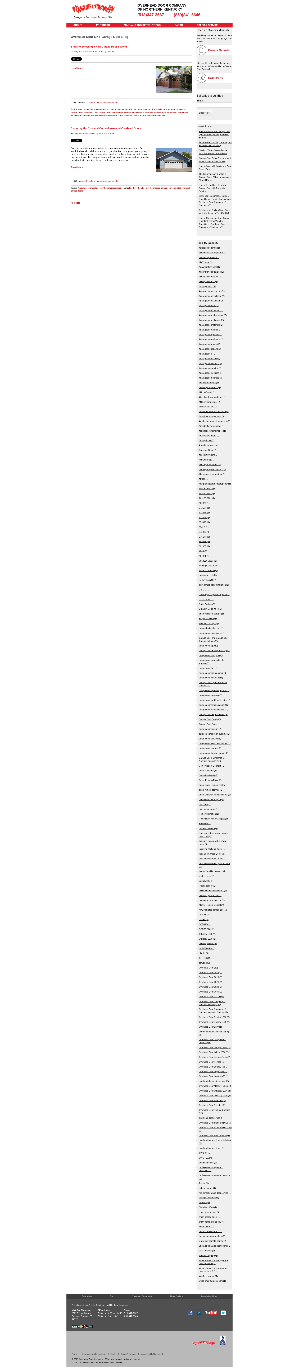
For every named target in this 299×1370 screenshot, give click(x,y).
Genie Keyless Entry (210, 780)
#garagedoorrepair (209, 344)
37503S (204, 532)
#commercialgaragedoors (212, 252)
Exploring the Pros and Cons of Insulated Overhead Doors (106, 128)
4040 (203, 551)
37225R (204, 512)
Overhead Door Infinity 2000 (214, 1052)
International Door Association (214, 871)
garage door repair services (213, 710)
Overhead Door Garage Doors (97, 112)
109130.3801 (207, 493)
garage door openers (210, 695)
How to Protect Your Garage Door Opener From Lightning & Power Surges (214, 134)
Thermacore (206, 1226)
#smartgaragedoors (210, 464)
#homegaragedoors (210, 387)
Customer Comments (142, 1296)
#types (203, 479)
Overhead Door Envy (210, 1027)
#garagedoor (138, 112)
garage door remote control (213, 705)
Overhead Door (208, 968)
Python (204, 1183)
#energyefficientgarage (177, 112)
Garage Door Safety (210, 719)
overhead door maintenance (214, 1081)
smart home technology (106, 109)
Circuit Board (206, 599)
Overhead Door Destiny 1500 (214, 1022)
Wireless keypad (208, 1276)
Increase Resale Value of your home (159, 109)
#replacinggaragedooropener (214, 421)
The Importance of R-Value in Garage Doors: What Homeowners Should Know (215, 177)
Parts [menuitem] (179, 25)
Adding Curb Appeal (210, 566)
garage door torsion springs (213, 753)
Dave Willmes (84, 52)
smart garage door (86, 109)
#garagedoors (207, 354)
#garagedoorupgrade (210, 378)
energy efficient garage (211, 614)
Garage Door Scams (210, 724)
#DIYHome (205, 262)
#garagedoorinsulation (211, 301)
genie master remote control (213, 785)
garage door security (121, 112)
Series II (204, 1202)
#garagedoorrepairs (210, 349)
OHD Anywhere (208, 943)
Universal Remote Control (212, 1241)
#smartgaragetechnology (212, 469)
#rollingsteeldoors (209, 436)
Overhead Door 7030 (210, 992)
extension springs (209, 623)
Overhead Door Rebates (212, 1105)
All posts (75, 202)
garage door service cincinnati (214, 743)
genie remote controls (211, 790)
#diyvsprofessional (209, 267)
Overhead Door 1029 (210, 977)
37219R (204, 508)
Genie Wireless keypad (211, 799)
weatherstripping (208, 1255)
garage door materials (211, 678)
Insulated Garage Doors (212, 854)
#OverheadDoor (208, 407)
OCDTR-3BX (206, 929)
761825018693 (208, 561)
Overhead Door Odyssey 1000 (215, 1091)
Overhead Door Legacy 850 (213, 1076)
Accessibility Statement (152, 1354)
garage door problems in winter (215, 700)
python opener (207, 1188)
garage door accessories (212, 633)
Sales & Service (128, 1354)
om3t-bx (204, 963)
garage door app (208, 646)
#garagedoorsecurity (210, 363)
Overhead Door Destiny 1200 (214, 1017)
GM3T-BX (205, 804)
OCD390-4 (205, 924)
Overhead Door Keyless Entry (214, 1057)
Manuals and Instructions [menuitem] (142, 25)
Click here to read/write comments (102, 102)
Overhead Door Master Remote (215, 1086)
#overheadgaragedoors (155, 112)
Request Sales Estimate (112, 1362)
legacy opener (207, 886)
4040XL (204, 556)
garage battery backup (211, 628)
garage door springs (210, 748)
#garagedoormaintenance (213, 315)
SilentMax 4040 (208, 1207)
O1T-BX (204, 915)
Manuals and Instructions (94, 1354)
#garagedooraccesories (212, 291)
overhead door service (211, 1118)
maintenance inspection (212, 900)
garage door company (211, 655)
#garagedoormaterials (155, 115)
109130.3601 (207, 488)
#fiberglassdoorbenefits (211, 277)
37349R (204, 522)
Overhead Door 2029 (210, 987)
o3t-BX (204, 919)
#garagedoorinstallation (212, 296)
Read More (77, 68)
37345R (204, 517)
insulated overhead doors (107, 115)
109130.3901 (207, 498)
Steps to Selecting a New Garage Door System (99, 46)
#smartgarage (207, 460)
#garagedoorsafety (209, 358)
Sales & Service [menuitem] (207, 25)
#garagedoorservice (210, 368)
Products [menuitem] (103, 25)
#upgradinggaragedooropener (215, 484)
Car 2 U (204, 590)
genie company (208, 771)
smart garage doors (209, 1217)
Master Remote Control (211, 905)
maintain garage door (210, 895)
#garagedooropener (210, 330)
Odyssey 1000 (207, 934)
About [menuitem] (77, 25)
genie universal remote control (215, 795)
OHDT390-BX (207, 948)
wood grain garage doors (212, 1281)
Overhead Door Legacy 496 (213, 1067)
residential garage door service (215, 1193)
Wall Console (207, 1251)
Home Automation (209, 814)
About (74, 1354)
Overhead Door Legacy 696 (213, 1071)
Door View (87, 1296)
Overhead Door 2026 (210, 982)
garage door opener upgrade (214, 690)
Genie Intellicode (208, 775)
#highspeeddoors (209, 382)
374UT (204, 527)
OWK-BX (204, 1153)
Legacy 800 (206, 881)
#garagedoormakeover (211, 320)
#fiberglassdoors (208, 281)
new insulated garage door (132, 115)
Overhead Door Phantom (212, 1100)
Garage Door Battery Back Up (214, 650)
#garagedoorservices (210, 373)
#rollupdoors (206, 440)
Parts (113, 1354)
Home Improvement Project (213, 819)
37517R (204, 537)
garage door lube (208, 668)
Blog (112, 1296)
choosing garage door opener (214, 594)
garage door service (210, 739)
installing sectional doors (212, 849)
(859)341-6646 (187, 14)
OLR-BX (204, 958)
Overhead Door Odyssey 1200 (215, 1095)
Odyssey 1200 (207, 939)
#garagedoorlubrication (211, 310)
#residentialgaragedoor (211, 426)
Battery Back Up (208, 580)
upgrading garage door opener (215, 1246)
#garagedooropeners (210, 334)
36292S (204, 503)
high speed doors (209, 809)
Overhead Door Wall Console (214, 1135)
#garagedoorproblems (211, 339)
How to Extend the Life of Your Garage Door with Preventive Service (213, 188)
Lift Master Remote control (213, 890)
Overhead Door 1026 (210, 972)
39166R (204, 546)
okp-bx (204, 953)
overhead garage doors (211, 1148)
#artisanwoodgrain (209, 248)
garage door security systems (214, 734)
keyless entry (206, 876)
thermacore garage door (160, 188)
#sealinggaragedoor (210, 445)
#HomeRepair (207, 392)
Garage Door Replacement (130, 109)
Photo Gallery (176, 1296)
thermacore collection (210, 1231)
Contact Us (76, 1362)
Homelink (205, 823)
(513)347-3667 (150, 14)
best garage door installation (214, 585)
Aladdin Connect (208, 570)
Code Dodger (207, 604)
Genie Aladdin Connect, (211, 766)
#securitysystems (208, 455)
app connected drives (210, 575)
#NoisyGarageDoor (209, 402)
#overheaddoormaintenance (214, 411)
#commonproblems (209, 257)
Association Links (209, 1296)
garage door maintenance (212, 673)
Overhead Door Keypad (211, 1062)
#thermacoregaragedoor (113, 188)
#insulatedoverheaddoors (82, 115)
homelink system (208, 828)
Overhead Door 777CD (211, 996)
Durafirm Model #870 (210, 609)
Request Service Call (92, 1362)
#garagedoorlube (209, 305)
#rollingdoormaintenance (212, 431)
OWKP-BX (205, 1158)
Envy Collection (208, 618)
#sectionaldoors (208, 450)
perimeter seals (208, 1163)
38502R (204, 541)
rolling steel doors (209, 1197)
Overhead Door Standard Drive (215, 1123)
